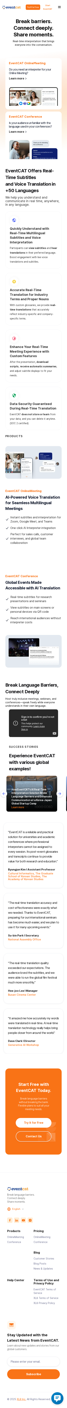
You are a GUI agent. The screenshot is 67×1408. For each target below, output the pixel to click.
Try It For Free (33, 7)
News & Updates (43, 1268)
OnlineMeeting (15, 1237)
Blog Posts (40, 1263)
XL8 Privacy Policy (44, 1303)
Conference (14, 1242)
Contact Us (33, 1136)
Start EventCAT (47, 7)
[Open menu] (59, 7)
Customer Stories (44, 1258)
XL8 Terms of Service (46, 1298)
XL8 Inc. (21, 1399)
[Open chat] (57, 1398)
